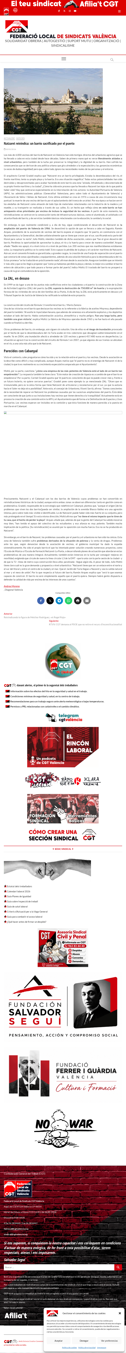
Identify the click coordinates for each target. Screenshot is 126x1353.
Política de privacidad (87, 1347)
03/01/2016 (11, 149)
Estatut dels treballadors (19, 886)
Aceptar (59, 1340)
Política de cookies (69, 1347)
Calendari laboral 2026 (18, 891)
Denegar (84, 1340)
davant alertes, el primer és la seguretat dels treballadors (47, 685)
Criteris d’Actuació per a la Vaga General (27, 911)
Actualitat (9, 138)
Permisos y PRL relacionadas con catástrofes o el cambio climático (44, 706)
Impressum (101, 1347)
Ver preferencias (109, 1340)
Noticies (20, 138)
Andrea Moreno (12, 586)
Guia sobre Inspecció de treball (22, 901)
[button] (119, 1313)
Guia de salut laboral (17, 906)
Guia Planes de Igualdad (19, 896)
